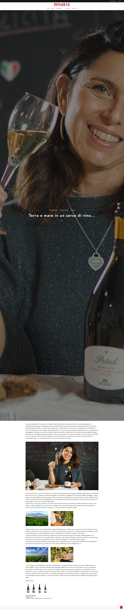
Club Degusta (113, 1)
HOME (48, 8)
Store (120, 1)
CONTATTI (74, 8)
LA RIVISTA (67, 8)
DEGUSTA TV (59, 8)
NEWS (52, 8)
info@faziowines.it (30, 597)
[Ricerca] (77, 8)
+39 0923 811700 (31, 595)
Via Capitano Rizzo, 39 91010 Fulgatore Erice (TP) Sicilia (38, 598)
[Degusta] (62, 4)
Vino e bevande (53, 210)
